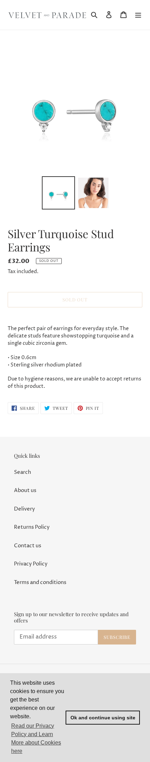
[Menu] (138, 14)
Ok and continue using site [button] (102, 717)
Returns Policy (32, 527)
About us (25, 490)
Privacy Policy (30, 564)
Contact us (27, 545)
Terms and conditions (40, 582)
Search (22, 472)
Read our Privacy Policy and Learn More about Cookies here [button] (36, 738)
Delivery (24, 509)
